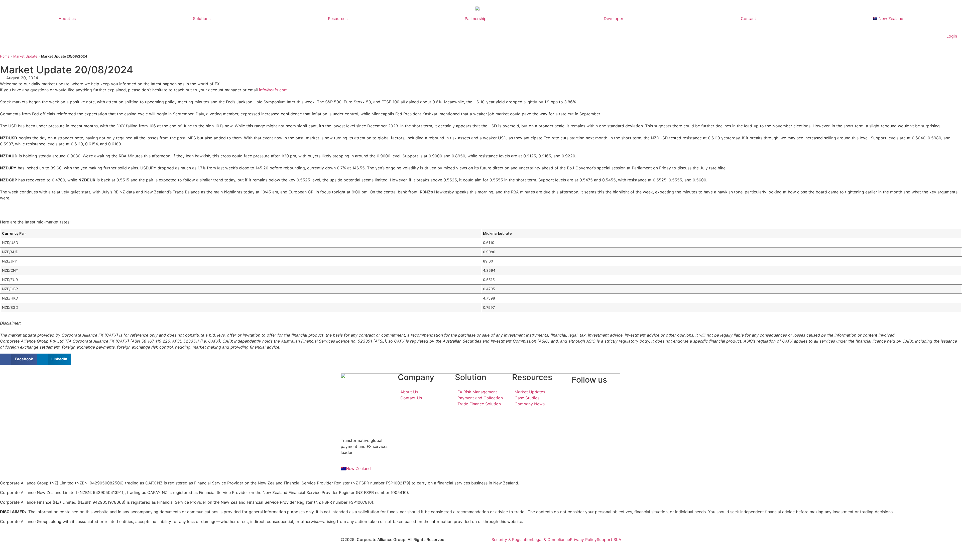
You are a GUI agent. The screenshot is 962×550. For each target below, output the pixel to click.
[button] (18, 359)
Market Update (25, 56)
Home (5, 56)
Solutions (201, 18)
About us (67, 18)
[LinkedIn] (595, 398)
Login (951, 36)
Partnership (476, 18)
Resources (337, 18)
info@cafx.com (273, 89)
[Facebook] (595, 392)
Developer (613, 18)
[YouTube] (595, 404)
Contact (748, 18)
